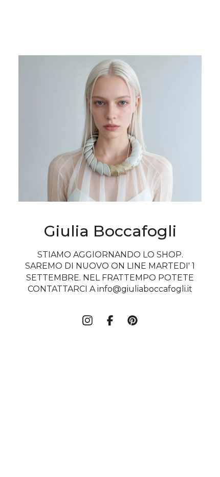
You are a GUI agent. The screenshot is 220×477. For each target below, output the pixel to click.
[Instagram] (87, 320)
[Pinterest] (132, 320)
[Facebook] (110, 320)
